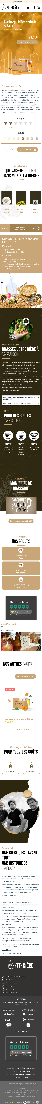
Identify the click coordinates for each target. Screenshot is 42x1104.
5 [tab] (26, 729)
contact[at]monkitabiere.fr (11, 983)
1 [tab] (17, 729)
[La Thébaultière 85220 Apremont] (3, 977)
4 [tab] (24, 729)
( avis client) (17, 29)
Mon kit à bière (9, 989)
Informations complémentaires (20, 228)
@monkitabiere (9, 986)
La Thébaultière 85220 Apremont (14, 977)
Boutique (13, 15)
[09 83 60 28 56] (3, 980)
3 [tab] (21, 729)
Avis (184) (38, 228)
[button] (28, 7)
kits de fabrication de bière (24, 112)
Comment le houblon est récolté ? (17, 403)
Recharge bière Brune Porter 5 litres (20, 719)
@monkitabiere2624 (11, 992)
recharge (9, 105)
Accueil (6, 15)
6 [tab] (28, 729)
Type (33, 228)
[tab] (5, 228)
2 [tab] (19, 729)
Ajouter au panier (26, 149)
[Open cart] (39, 8)
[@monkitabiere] (3, 986)
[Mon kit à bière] (3, 989)
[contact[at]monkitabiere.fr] (3, 983)
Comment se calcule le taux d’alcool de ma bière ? (19, 398)
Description (5, 228)
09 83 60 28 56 (9, 980)
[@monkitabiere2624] (3, 992)
